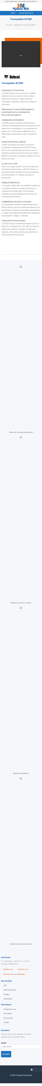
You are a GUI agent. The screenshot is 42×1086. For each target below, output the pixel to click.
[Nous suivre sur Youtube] (12, 1070)
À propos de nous (10, 1009)
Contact (6, 1022)
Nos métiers (8, 1013)
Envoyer (6, 1054)
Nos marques (8, 1018)
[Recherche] (39, 7)
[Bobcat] (12, 77)
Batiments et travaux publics (25, 25)
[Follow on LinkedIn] (8, 1070)
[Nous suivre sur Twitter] (5, 1070)
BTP (5, 985)
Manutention (8, 999)
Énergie (6, 994)
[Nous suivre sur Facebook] (2, 1070)
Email (4, 1043)
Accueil (9, 25)
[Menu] (3, 7)
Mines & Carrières (10, 990)
